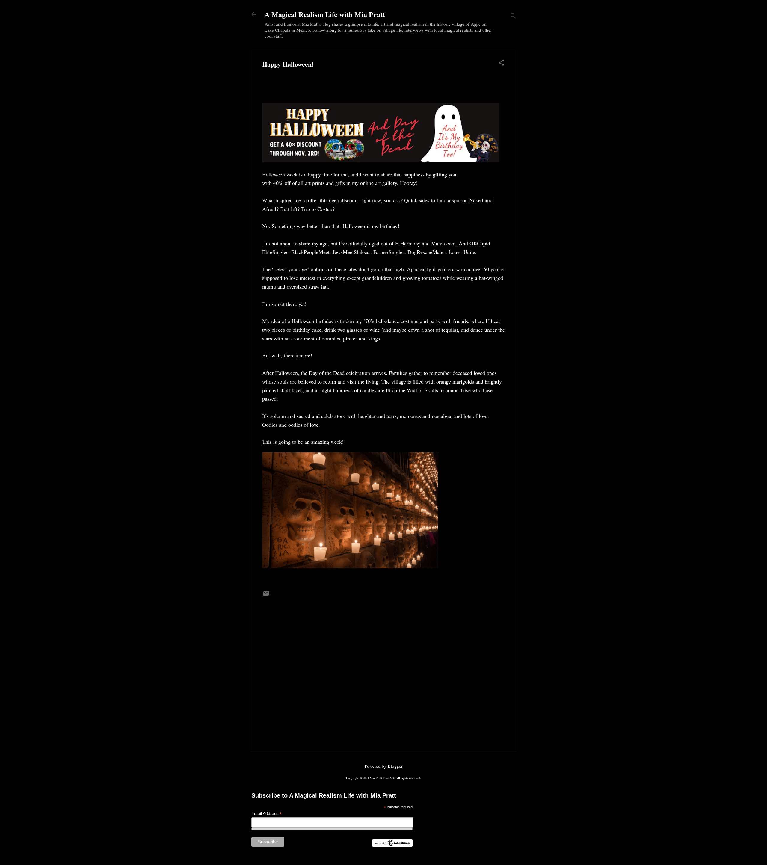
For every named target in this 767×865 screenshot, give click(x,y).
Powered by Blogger (384, 766)
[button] (501, 63)
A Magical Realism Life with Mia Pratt (325, 14)
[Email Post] (265, 595)
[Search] (513, 16)
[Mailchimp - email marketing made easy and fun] (392, 845)
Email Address (266, 813)
